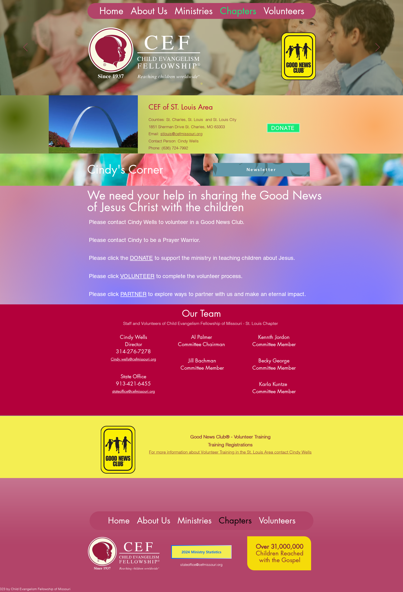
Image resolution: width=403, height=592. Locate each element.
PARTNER (133, 294)
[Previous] (25, 47)
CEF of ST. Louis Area (181, 107)
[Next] (377, 47)
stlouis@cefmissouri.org (181, 133)
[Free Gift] (201, 84)
